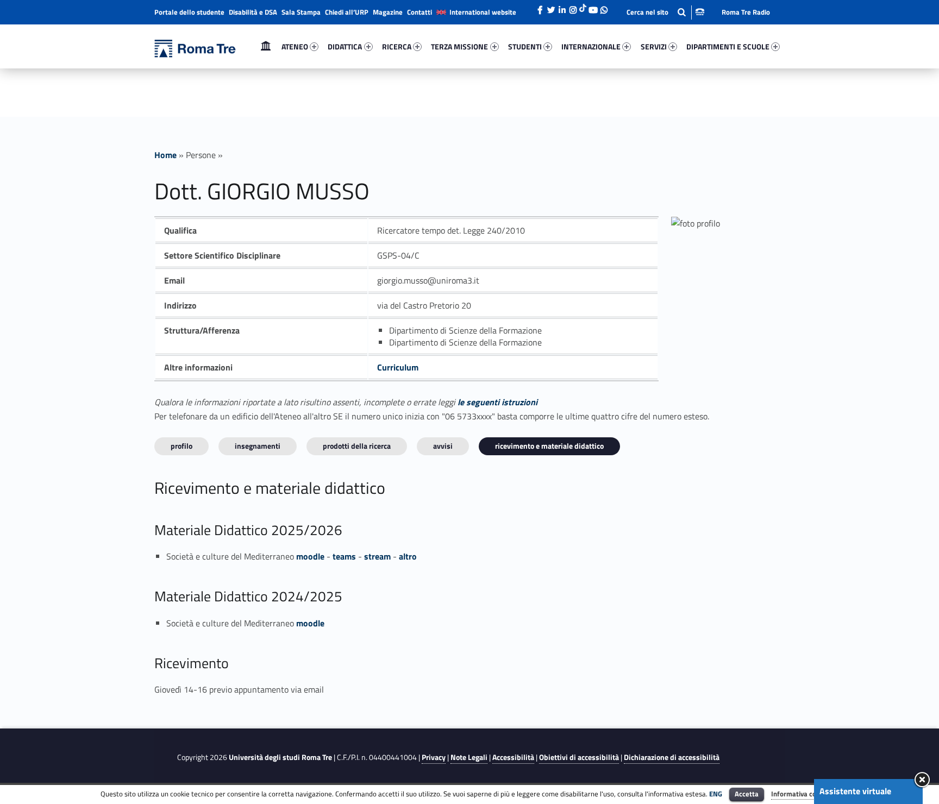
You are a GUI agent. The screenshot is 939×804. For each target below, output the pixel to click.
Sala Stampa (301, 12)
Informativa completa (804, 793)
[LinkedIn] (562, 7)
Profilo (181, 445)
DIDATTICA (345, 46)
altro (408, 556)
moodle (310, 556)
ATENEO (294, 46)
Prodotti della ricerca (357, 445)
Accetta (747, 793)
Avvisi (443, 445)
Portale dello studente (189, 12)
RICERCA (396, 46)
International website (482, 12)
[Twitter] (551, 7)
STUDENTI (525, 46)
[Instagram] (573, 7)
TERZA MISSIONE (459, 46)
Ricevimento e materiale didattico (549, 445)
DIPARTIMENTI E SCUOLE (727, 46)
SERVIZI (654, 46)
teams (344, 556)
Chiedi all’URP (346, 12)
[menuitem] (266, 46)
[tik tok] (582, 7)
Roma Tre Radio (746, 12)
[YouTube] (593, 7)
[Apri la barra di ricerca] (665, 12)
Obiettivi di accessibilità (579, 757)
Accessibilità (513, 757)
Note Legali (468, 757)
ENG (715, 793)
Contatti (419, 12)
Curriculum (397, 367)
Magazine (388, 12)
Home (266, 46)
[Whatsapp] (604, 7)
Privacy (434, 757)
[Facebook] (540, 7)
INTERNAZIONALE (591, 46)
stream (377, 556)
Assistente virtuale (855, 790)
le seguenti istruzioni (497, 402)
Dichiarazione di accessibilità (671, 757)
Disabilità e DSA (253, 12)
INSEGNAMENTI (257, 445)
